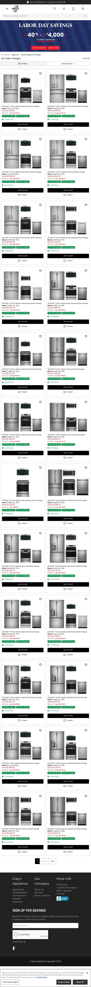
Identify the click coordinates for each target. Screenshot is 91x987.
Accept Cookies (64, 982)
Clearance (18, 902)
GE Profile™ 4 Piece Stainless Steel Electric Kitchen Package (21, 172)
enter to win (54, 48)
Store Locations (42, 895)
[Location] (64, 9)
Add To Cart (23, 124)
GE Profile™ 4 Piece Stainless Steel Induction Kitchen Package (68, 106)
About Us (39, 889)
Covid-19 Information (67, 888)
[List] (54, 9)
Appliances (15, 55)
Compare (24, 129)
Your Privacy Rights (10, 982)
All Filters (24, 64)
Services (38, 892)
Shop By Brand (20, 892)
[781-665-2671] (73, 9)
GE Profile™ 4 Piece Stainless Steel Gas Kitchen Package (20, 106)
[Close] (87, 973)
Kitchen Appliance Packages (31, 55)
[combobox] (68, 64)
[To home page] (15, 8)
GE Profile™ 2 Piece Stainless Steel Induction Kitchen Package (22, 500)
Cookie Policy (42, 977)
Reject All (80, 982)
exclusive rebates (39, 48)
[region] (45, 978)
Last (52, 861)
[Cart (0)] (83, 9)
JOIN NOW (18, 942)
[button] (7, 9)
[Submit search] (85, 16)
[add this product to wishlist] (40, 73)
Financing (62, 884)
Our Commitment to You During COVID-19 (47, 2)
